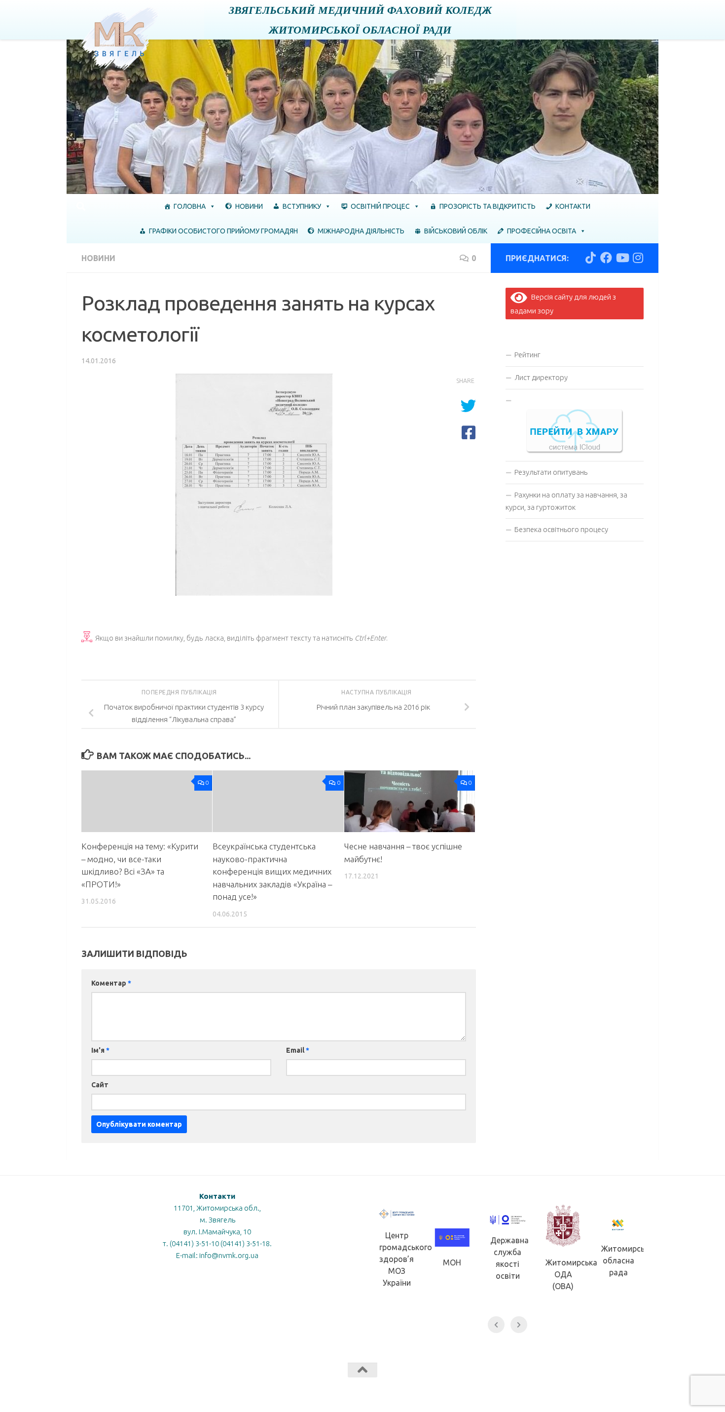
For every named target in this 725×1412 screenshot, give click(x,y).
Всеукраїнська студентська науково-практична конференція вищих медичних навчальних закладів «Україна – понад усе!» (272, 871)
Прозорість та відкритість (487, 206)
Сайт (100, 1085)
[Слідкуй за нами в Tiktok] (590, 258)
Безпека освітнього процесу (561, 529)
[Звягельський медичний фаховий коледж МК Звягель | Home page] (120, 38)
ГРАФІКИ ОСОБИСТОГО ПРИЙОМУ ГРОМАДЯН (223, 231)
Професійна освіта (541, 231)
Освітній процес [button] (380, 206)
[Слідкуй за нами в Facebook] (606, 258)
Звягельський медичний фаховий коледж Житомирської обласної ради (360, 19)
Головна (190, 206)
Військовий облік (455, 231)
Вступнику (302, 206)
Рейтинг (527, 354)
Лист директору (541, 377)
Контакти (572, 206)
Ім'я (100, 1050)
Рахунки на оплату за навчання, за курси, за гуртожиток (566, 501)
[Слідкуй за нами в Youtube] (622, 258)
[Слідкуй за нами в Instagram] (638, 258)
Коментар (111, 983)
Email (297, 1050)
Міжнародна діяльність (361, 231)
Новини (249, 206)
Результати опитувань (550, 472)
